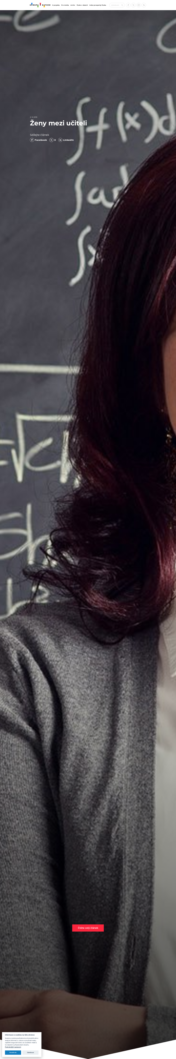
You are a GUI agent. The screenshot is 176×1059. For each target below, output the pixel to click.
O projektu (56, 5)
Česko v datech (82, 5)
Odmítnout (30, 1052)
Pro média (65, 5)
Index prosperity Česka (97, 5)
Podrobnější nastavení (13, 1047)
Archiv (72, 5)
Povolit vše (12, 1052)
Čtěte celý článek (88, 928)
